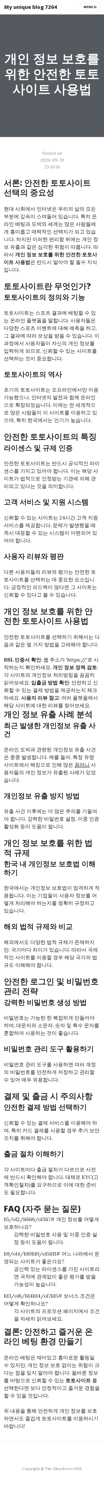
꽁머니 (82, 765)
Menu (89, 7)
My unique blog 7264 (30, 7)
